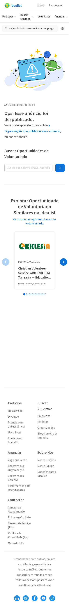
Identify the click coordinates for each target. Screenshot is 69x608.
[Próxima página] (63, 262)
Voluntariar (44, 17)
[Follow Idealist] (17, 598)
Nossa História (46, 460)
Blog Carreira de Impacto (47, 436)
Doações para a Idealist (46, 474)
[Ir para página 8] (45, 294)
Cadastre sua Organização (16, 468)
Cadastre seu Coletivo (16, 478)
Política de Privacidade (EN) (18, 535)
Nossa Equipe (45, 466)
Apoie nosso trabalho (15, 440)
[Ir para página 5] (36, 294)
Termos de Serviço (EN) (19, 525)
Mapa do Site (16, 543)
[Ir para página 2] (27, 294)
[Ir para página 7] (42, 294)
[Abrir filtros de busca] (62, 28)
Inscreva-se (55, 5)
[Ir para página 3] (30, 294)
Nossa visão (15, 411)
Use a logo (14, 432)
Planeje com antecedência (16, 425)
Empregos (43, 416)
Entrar (41, 5)
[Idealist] (13, 5)
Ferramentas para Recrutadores (19, 488)
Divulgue (13, 417)
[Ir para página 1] (24, 294)
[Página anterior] (5, 262)
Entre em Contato (19, 517)
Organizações (46, 428)
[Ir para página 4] (33, 294)
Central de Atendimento (16, 510)
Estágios (42, 422)
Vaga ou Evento (17, 460)
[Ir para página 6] (39, 294)
